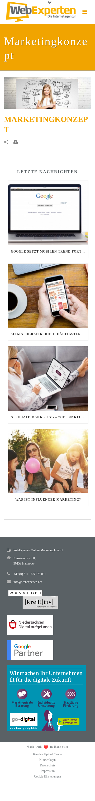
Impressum (48, 771)
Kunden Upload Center (47, 754)
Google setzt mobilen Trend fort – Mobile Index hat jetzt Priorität (49, 251)
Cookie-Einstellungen (47, 776)
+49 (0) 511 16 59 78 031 (29, 574)
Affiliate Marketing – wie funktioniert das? (49, 417)
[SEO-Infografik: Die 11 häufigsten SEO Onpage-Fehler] (48, 296)
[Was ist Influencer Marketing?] (48, 461)
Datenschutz (47, 765)
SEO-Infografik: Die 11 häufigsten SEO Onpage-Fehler (49, 334)
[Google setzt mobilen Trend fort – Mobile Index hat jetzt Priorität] (48, 213)
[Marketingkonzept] (47, 93)
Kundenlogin (47, 760)
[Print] (18, 141)
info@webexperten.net (27, 582)
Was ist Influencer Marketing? (48, 499)
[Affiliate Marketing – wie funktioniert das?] (48, 378)
